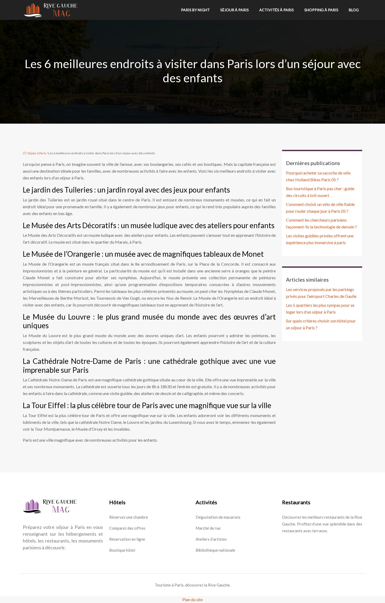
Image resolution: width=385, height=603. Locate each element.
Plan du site (192, 599)
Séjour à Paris (234, 10)
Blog (354, 10)
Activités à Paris (276, 10)
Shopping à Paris (321, 10)
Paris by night (195, 10)
